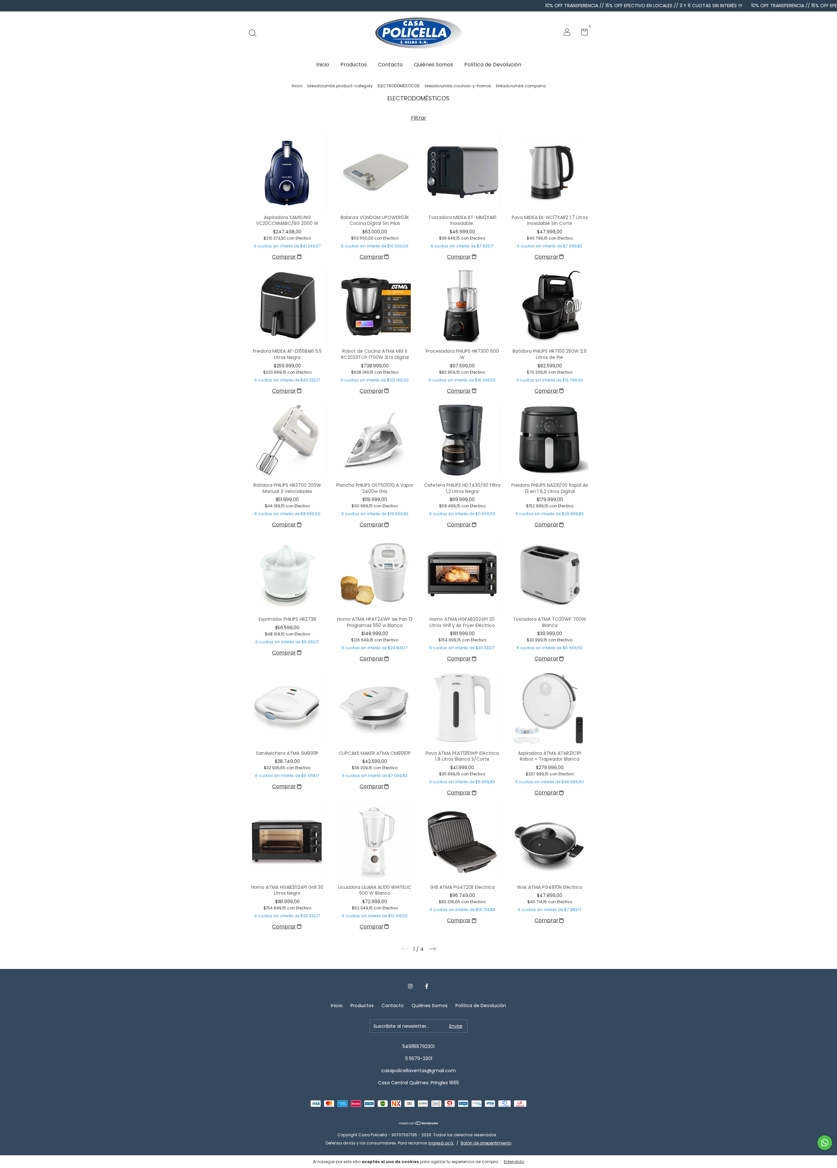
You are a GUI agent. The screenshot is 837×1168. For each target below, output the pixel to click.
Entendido (514, 1161)
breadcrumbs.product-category (340, 86)
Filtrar (418, 118)
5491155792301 (418, 1046)
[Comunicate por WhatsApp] (824, 1142)
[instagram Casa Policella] (410, 987)
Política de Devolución (492, 64)
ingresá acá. (441, 1143)
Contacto (390, 64)
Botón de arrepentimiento (486, 1143)
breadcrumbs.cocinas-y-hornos (458, 86)
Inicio (322, 64)
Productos (353, 64)
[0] (582, 33)
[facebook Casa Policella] (426, 987)
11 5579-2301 (418, 1058)
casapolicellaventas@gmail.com (418, 1070)
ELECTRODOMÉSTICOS (399, 86)
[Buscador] (254, 33)
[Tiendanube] (418, 1123)
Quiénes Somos (433, 64)
